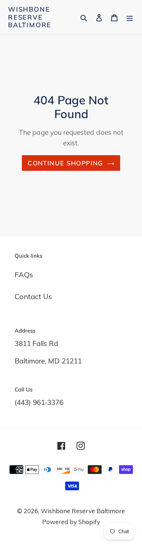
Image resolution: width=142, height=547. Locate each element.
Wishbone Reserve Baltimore (29, 17)
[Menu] (129, 17)
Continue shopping (65, 163)
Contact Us (33, 296)
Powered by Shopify (71, 522)
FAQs (24, 274)
